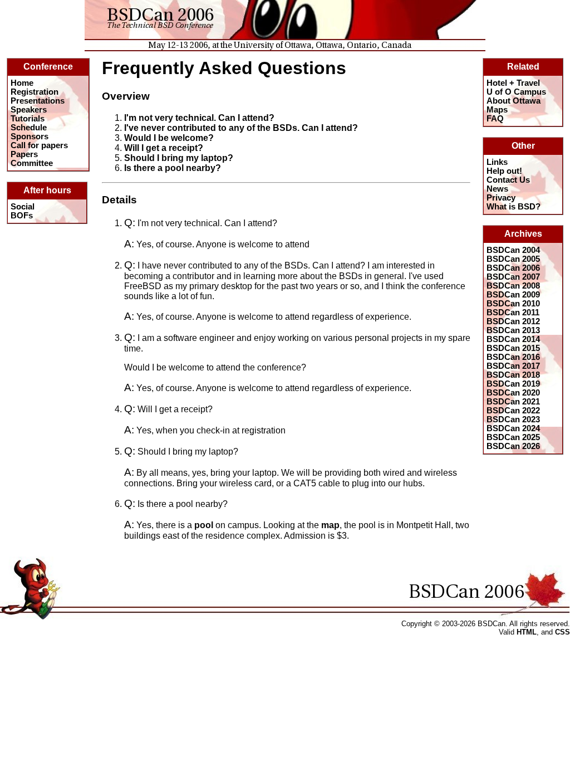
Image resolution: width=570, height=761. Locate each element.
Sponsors (29, 136)
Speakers (29, 109)
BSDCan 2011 (513, 312)
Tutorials (28, 118)
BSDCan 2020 (513, 392)
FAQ (495, 118)
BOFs (22, 215)
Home (22, 83)
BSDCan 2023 (513, 419)
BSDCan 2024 (513, 428)
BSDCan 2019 (513, 383)
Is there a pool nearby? (172, 168)
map (330, 525)
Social (23, 206)
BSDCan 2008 (513, 285)
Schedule (29, 127)
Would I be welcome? (169, 138)
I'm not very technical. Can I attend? (199, 118)
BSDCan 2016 (513, 357)
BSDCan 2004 (513, 250)
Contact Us (508, 179)
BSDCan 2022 (513, 410)
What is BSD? (513, 206)
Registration (34, 91)
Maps (497, 109)
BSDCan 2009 (513, 294)
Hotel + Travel (513, 83)
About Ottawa (513, 100)
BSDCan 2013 (513, 330)
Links (497, 162)
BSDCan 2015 (513, 348)
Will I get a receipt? (163, 148)
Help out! (504, 171)
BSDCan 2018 (513, 374)
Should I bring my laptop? (178, 158)
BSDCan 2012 (513, 321)
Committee (32, 163)
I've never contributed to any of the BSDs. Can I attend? (241, 128)
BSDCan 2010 (513, 303)
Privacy (501, 197)
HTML (527, 632)
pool (203, 525)
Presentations (38, 100)
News (497, 188)
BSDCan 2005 (513, 259)
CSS (562, 632)
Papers (24, 154)
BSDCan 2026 (513, 446)
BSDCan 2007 (513, 276)
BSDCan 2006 (513, 268)
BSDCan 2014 (513, 339)
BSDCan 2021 (513, 401)
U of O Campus (516, 91)
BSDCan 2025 (513, 437)
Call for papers (39, 145)
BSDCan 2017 (513, 366)
